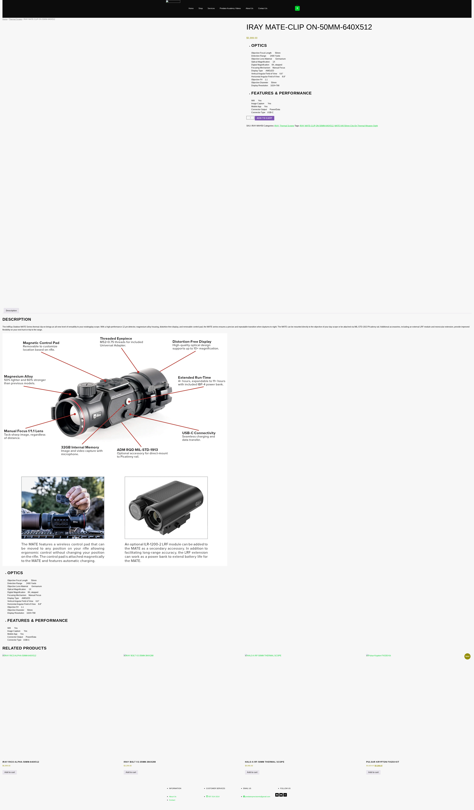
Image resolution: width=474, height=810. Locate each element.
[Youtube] (281, 795)
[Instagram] (285, 795)
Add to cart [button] (9, 772)
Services (211, 8)
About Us (249, 8)
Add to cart (264, 118)
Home (191, 8)
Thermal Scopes (15, 19)
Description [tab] (11, 311)
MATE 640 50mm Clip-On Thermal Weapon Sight (356, 126)
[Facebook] (277, 795)
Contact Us (262, 8)
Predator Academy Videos (230, 8)
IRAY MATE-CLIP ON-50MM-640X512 (317, 126)
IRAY (276, 126)
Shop (200, 8)
